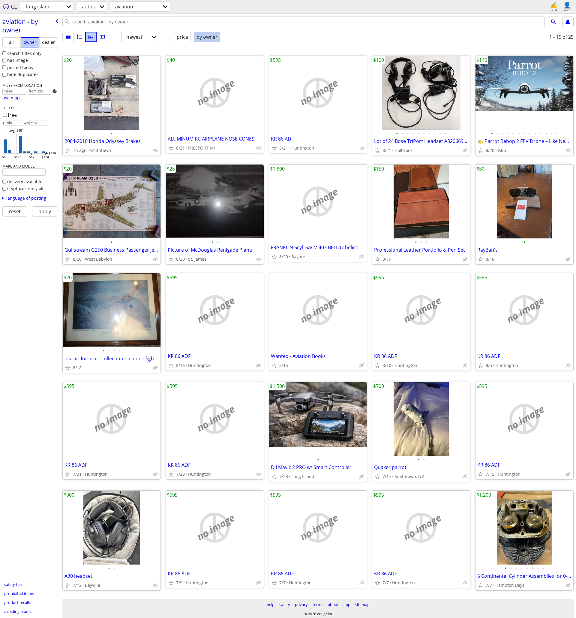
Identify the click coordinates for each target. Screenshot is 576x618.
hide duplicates (22, 74)
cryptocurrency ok (25, 188)
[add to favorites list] (67, 150)
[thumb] (79, 37)
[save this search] (568, 22)
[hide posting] (155, 150)
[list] (68, 37)
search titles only (24, 53)
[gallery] (91, 37)
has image (17, 60)
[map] (102, 37)
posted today (20, 67)
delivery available (24, 181)
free (12, 115)
